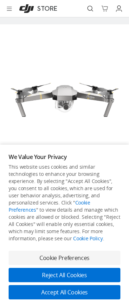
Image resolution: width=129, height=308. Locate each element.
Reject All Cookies (64, 275)
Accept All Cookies (64, 292)
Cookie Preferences (64, 258)
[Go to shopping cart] (104, 8)
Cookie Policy (87, 238)
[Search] (90, 8)
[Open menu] (9, 8)
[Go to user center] (119, 8)
